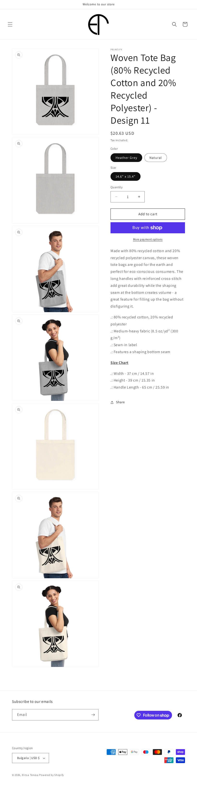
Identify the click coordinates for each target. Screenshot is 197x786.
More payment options (148, 239)
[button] (10, 24)
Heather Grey (126, 157)
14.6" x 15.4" (125, 176)
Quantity (117, 187)
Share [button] (120, 402)
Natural (155, 157)
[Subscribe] (93, 714)
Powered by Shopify (51, 775)
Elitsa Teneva (30, 775)
